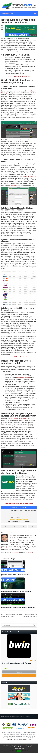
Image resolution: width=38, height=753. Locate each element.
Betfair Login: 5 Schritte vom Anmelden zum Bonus (28, 614)
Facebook (30, 552)
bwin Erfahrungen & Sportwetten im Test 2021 (17, 663)
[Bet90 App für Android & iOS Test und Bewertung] (19, 583)
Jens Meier (15, 552)
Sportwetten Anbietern (7, 548)
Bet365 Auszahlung (30, 176)
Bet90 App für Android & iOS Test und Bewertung (16, 591)
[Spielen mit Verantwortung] (9, 724)
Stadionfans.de (7, 13)
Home (2, 716)
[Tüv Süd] (14, 724)
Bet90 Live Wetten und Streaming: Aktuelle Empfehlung (18, 607)
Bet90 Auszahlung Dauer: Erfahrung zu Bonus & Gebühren (15, 575)
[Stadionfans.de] (19, 5)
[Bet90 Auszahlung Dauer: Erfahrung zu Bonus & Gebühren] (19, 566)
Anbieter (19, 676)
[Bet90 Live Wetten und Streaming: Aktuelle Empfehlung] (19, 599)
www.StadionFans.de (12, 739)
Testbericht (19, 672)
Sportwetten (14, 185)
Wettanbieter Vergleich (23, 377)
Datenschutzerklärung (19, 748)
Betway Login (23, 419)
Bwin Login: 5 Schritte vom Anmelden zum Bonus (9, 614)
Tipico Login (13, 419)
